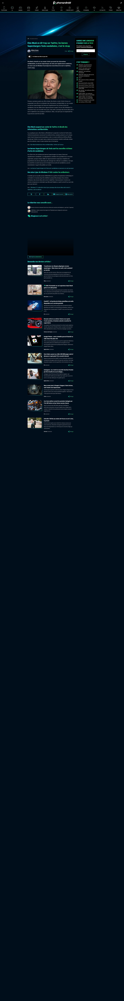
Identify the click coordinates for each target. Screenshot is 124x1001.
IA (94, 10)
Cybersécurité (69, 10)
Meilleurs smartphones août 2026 (86, 100)
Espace (37, 10)
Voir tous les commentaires (35, 257)
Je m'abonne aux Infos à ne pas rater (40, 56)
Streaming (86, 10)
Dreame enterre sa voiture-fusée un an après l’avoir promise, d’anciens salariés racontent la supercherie (57, 321)
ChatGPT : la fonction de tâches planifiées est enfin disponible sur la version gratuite (58, 302)
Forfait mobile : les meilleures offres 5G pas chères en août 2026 (86, 94)
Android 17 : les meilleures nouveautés (84, 72)
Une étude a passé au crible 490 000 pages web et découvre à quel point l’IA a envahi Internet (58, 355)
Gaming (20, 10)
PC (12, 10)
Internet (45, 431)
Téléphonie (4, 10)
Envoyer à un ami (59, 194)
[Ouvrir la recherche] (121, 2)
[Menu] (2, 2)
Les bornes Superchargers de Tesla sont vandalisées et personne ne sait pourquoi (51, 168)
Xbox (45, 281)
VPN (61, 10)
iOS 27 (80, 78)
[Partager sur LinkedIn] (48, 194)
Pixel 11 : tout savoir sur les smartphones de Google (85, 68)
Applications (46, 349)
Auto (28, 10)
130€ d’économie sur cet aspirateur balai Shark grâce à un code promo (58, 286)
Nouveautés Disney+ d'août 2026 (86, 85)
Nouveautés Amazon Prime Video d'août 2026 (86, 87)
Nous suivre (70, 194)
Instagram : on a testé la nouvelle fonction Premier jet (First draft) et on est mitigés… (58, 371)
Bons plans (45, 10)
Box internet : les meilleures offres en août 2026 (86, 91)
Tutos (53, 10)
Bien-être (118, 10)
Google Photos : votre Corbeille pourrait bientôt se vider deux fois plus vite (58, 337)
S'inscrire (85, 54)
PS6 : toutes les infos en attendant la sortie (86, 80)
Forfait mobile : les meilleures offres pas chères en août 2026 (86, 97)
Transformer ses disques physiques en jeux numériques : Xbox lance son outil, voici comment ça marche (58, 268)
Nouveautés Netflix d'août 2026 (86, 83)
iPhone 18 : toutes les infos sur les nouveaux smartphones (86, 75)
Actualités (102, 10)
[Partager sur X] (31, 194)
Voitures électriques (48, 332)
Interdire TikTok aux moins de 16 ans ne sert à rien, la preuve (58, 420)
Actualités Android (34, 38)
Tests (45, 396)
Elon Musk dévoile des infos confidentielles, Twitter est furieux (47, 145)
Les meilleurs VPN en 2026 (85, 102)
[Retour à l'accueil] (62, 2)
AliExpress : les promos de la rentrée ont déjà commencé (85, 65)
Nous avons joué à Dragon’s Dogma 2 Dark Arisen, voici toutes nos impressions (58, 386)
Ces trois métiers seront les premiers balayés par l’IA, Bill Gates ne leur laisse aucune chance (58, 402)
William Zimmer (35, 50)
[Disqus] (50, 237)
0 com (66, 51)
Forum (110, 10)
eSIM (77, 10)
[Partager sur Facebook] (39, 194)
